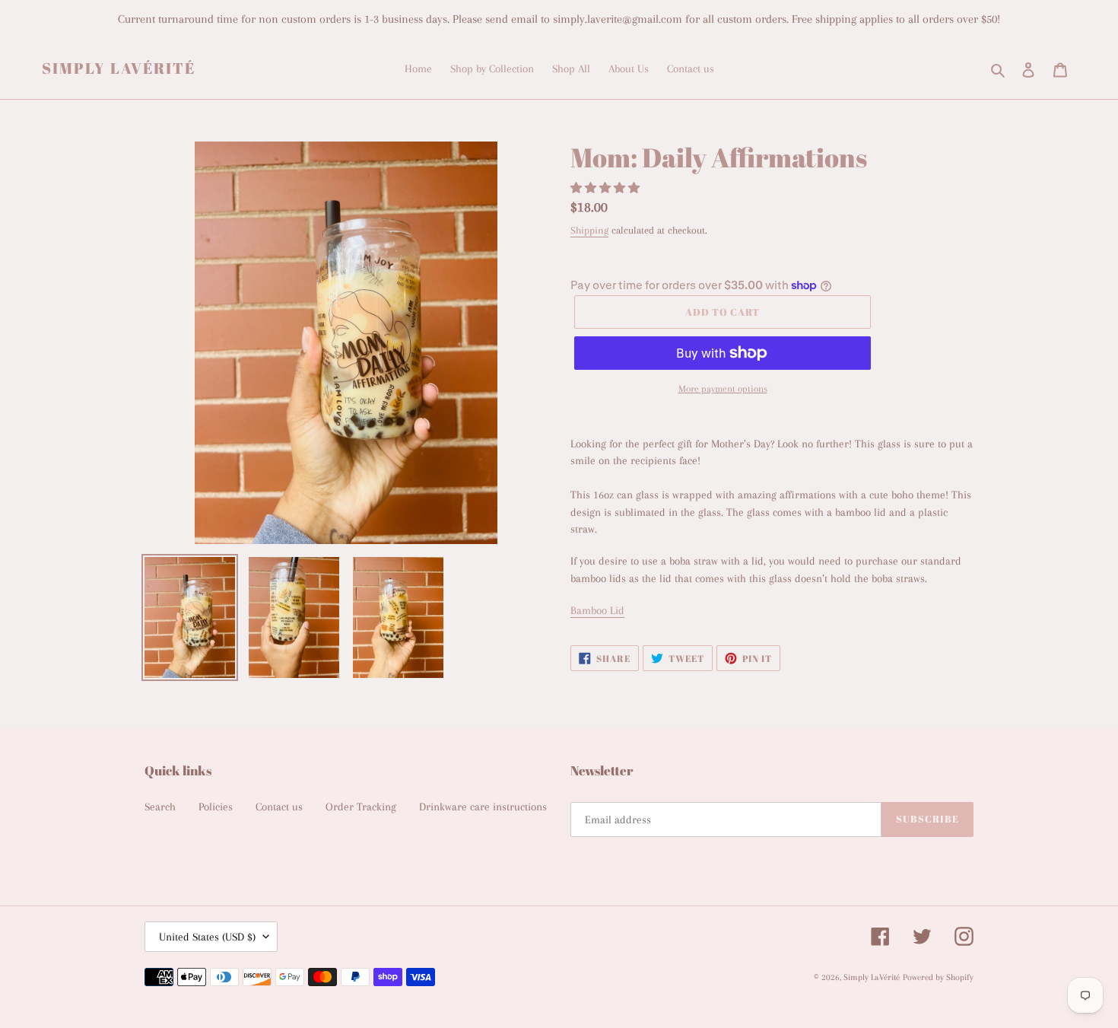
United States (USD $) (207, 937)
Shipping (589, 230)
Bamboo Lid (597, 610)
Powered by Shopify (938, 977)
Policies (216, 806)
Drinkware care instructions (483, 806)
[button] (606, 188)
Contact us (279, 806)
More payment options (722, 389)
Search (160, 806)
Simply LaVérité (118, 68)
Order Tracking (361, 806)
